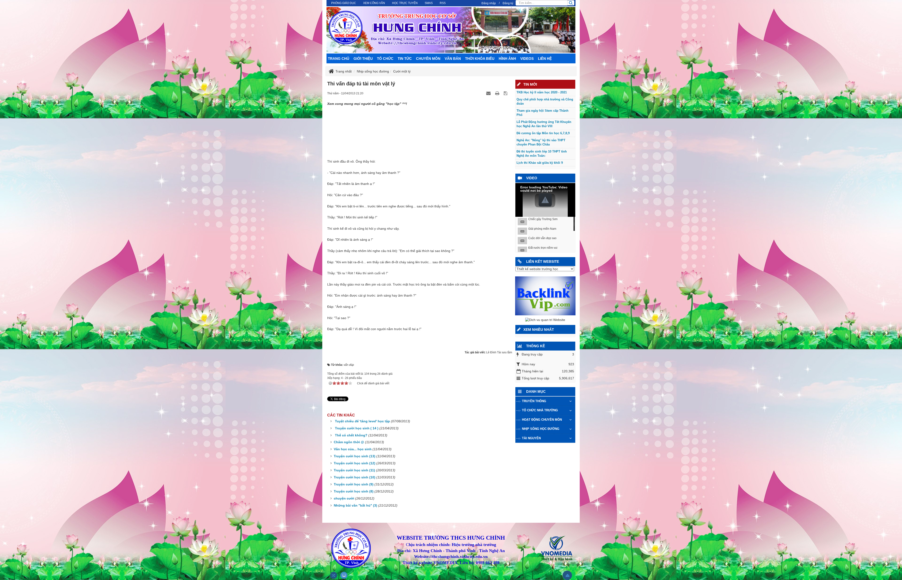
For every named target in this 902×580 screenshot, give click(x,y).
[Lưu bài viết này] (506, 93)
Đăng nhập (489, 3)
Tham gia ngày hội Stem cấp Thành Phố (542, 113)
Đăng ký (508, 3)
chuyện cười (344, 498)
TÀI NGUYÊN (531, 438)
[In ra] (497, 93)
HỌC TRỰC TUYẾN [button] (405, 3)
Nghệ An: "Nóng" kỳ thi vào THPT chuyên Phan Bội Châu (541, 142)
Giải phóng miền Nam (542, 228)
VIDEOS (527, 59)
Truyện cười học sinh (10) (354, 477)
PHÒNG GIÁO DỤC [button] (343, 3)
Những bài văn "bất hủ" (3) (355, 505)
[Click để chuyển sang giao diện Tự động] (333, 575)
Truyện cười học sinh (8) (353, 491)
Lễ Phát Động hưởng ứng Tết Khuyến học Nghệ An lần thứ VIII (544, 124)
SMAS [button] (429, 3)
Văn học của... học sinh (353, 449)
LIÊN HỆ (545, 59)
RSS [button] (443, 3)
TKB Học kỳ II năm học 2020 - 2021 (542, 92)
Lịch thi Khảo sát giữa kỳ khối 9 (540, 162)
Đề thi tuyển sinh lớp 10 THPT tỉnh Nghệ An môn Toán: (542, 154)
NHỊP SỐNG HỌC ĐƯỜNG (540, 429)
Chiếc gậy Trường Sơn (543, 219)
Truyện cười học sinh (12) (354, 463)
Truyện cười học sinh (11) (354, 470)
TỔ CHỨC (385, 59)
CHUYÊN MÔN (428, 59)
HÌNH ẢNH (507, 59)
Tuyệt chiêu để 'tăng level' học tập (362, 421)
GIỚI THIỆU (363, 59)
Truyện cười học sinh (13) (354, 456)
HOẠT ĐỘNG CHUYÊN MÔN (542, 419)
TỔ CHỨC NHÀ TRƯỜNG (540, 410)
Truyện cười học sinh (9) (353, 484)
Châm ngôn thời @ (349, 442)
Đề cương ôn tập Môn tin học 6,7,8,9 (543, 133)
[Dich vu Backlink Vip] (545, 296)
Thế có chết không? (351, 435)
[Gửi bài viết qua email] (489, 93)
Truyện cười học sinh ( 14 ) (356, 428)
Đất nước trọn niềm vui (542, 247)
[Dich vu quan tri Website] (545, 320)
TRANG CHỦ (338, 59)
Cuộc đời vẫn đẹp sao (542, 238)
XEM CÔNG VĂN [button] (374, 3)
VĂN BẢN (453, 59)
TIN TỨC (405, 59)
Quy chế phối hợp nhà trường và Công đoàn (545, 102)
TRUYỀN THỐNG (534, 401)
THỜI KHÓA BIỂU (479, 59)
